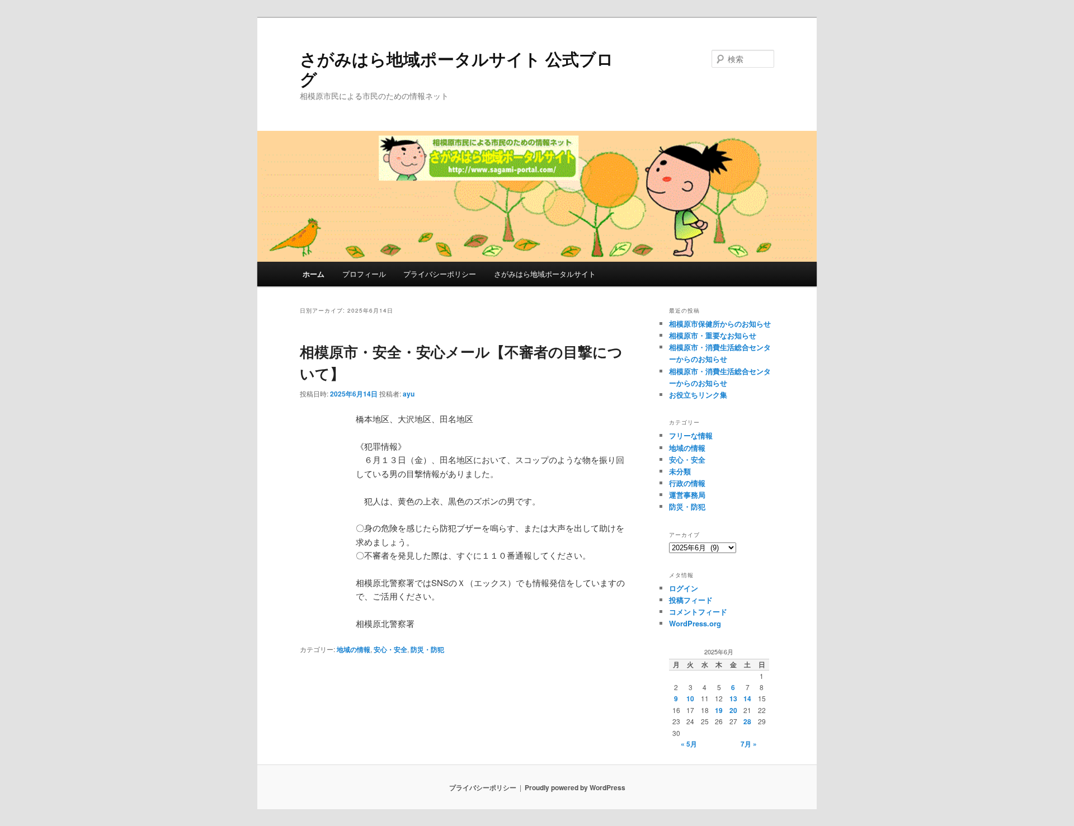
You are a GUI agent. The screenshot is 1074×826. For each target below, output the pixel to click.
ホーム (313, 273)
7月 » (749, 744)
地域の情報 (353, 649)
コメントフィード (698, 611)
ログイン (683, 588)
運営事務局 (687, 494)
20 (733, 710)
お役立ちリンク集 (698, 394)
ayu (408, 394)
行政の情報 (687, 483)
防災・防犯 (427, 649)
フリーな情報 (691, 435)
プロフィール (364, 273)
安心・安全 (390, 649)
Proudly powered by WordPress (575, 787)
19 (719, 710)
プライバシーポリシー (439, 273)
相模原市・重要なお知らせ (712, 335)
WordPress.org (695, 623)
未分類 (680, 471)
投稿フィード (691, 599)
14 (747, 698)
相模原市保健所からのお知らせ (720, 323)
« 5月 (689, 744)
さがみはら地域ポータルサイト (545, 273)
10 (690, 698)
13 (733, 698)
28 (747, 721)
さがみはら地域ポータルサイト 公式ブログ (457, 68)
